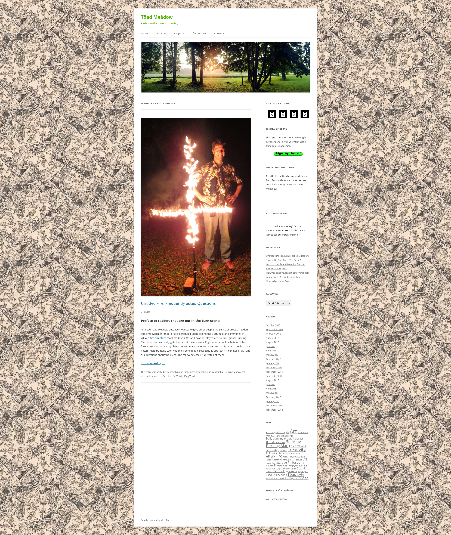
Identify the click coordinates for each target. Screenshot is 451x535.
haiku (285, 457)
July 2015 (270, 384)
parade (282, 463)
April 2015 (271, 388)
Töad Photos (272, 478)
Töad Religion (288, 478)
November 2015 (274, 371)
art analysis (202, 371)
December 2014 (274, 405)
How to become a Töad (278, 281)
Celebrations (297, 446)
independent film (274, 460)
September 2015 (274, 376)
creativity (297, 449)
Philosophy (296, 462)
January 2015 (272, 401)
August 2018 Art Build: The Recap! (283, 260)
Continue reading (153, 363)
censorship (272, 450)
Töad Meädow (157, 17)
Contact (219, 33)
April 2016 (271, 350)
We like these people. (277, 498)
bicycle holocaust (294, 438)
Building (293, 441)
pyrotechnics (299, 465)
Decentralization (293, 453)
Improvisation (297, 456)
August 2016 (272, 342)
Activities (161, 33)
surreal (269, 471)
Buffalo (271, 442)
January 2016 (272, 363)
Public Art (287, 466)
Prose (278, 465)
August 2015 (272, 380)
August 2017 (272, 337)
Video (303, 478)
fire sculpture (158, 338)
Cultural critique (275, 453)
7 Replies (145, 311)
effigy (270, 456)
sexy (288, 469)
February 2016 (273, 359)
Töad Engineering (276, 475)
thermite (293, 471)
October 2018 (273, 325)
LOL (304, 459)
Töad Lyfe (296, 474)
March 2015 (272, 392)
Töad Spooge (199, 33)
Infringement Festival (292, 460)
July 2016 (270, 346)
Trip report (303, 471)
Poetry (269, 465)
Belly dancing (274, 438)
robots (270, 468)
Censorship (173, 371)
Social (293, 469)
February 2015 (273, 397)
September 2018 (274, 329)
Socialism (303, 468)
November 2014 (274, 409)
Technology (281, 471)
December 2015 (274, 367)
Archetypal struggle (277, 432)
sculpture (280, 468)
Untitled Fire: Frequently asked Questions (178, 303)
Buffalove (280, 442)
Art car (271, 435)
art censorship (216, 371)
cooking (283, 450)
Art (193, 371)
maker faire (271, 463)
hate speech (152, 376)
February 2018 (273, 333)
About (144, 33)
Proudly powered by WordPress (156, 520)
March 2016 (272, 354)
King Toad (189, 376)
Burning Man (231, 371)
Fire (279, 456)
